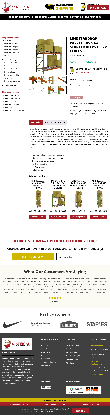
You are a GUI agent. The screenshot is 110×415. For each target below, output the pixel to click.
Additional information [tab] (55, 122)
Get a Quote (55, 23)
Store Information (45, 17)
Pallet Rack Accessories (12, 56)
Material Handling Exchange (16, 7)
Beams (72, 85)
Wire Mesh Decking (9, 85)
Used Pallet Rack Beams (11, 95)
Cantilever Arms (9, 66)
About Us (63, 17)
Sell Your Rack (93, 17)
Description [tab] (36, 122)
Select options (37, 216)
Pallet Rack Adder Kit (11, 53)
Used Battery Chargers (10, 104)
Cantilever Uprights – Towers (14, 63)
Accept (80, 410)
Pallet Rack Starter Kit (11, 50)
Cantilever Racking (9, 60)
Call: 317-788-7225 (32, 256)
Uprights (73, 79)
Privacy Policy (51, 411)
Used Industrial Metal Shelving (13, 110)
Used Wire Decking (9, 101)
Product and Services (21, 17)
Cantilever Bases (10, 72)
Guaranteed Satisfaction (45, 357)
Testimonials (45, 366)
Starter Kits (8, 78)
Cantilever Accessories (12, 81)
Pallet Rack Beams (10, 44)
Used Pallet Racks (72, 345)
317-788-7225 (98, 8)
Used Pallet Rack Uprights (11, 98)
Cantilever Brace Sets (11, 69)
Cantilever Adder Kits (11, 75)
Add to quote (76, 98)
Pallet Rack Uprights (11, 47)
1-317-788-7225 (97, 374)
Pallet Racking (7, 41)
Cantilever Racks (72, 359)
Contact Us (76, 17)
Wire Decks (70, 363)
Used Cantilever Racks (10, 107)
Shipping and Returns (49, 362)
